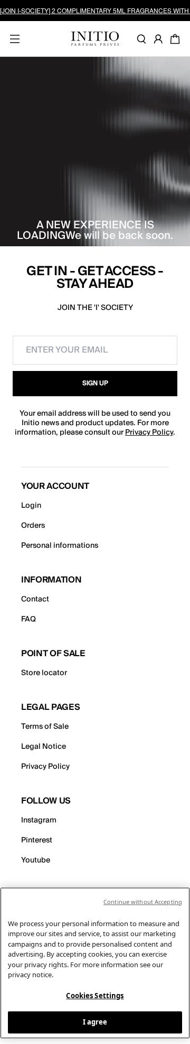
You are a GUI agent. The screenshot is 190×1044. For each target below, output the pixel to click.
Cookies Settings (95, 995)
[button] (95, 383)
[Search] (143, 39)
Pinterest (36, 840)
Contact (35, 599)
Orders (33, 525)
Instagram (38, 820)
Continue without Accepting (142, 902)
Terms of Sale (45, 726)
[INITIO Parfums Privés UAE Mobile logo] (95, 39)
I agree (95, 1022)
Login (31, 505)
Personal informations (59, 545)
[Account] (160, 39)
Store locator (44, 673)
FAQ (28, 619)
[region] (95, 963)
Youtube (35, 860)
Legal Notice (43, 746)
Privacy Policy (149, 432)
